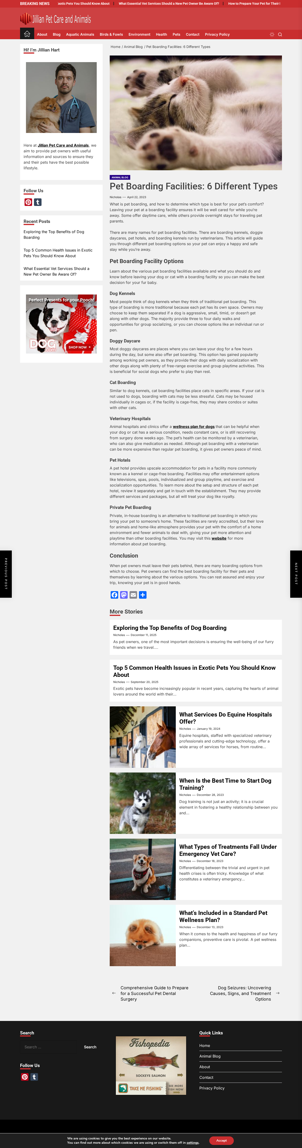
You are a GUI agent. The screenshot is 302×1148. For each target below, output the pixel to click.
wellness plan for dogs (194, 426)
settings (193, 1143)
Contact (192, 34)
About (42, 34)
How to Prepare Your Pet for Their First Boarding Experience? (254, 3)
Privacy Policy (217, 34)
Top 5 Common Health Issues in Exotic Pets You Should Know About (58, 253)
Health (161, 34)
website (219, 538)
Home (204, 1045)
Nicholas (115, 197)
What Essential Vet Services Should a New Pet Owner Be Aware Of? (149, 3)
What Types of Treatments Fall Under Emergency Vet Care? (228, 850)
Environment (139, 34)
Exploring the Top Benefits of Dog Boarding (169, 627)
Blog (56, 34)
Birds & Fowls (111, 34)
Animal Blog (120, 177)
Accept (221, 1140)
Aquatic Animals (80, 34)
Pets (176, 34)
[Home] (27, 34)
